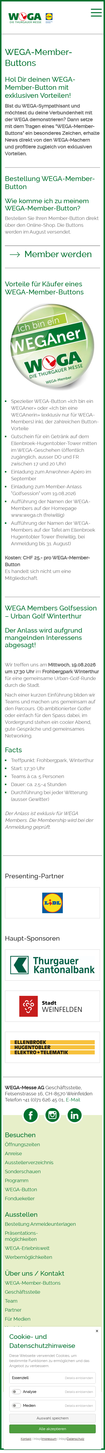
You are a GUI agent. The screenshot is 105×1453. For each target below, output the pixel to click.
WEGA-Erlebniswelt (27, 1248)
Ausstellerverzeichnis (29, 1162)
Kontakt (26, 1439)
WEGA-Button (21, 1189)
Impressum (49, 1439)
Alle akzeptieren (52, 1429)
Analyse (29, 1391)
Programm (16, 1180)
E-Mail (73, 1100)
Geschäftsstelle (22, 1292)
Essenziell (20, 1378)
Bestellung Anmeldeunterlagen (40, 1224)
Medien (29, 1405)
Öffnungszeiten (22, 1144)
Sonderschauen (23, 1171)
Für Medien (18, 1319)
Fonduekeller (20, 1198)
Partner (13, 1310)
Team (11, 1301)
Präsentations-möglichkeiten (21, 1236)
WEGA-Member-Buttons (33, 1283)
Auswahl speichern (53, 1418)
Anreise (13, 1153)
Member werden (58, 254)
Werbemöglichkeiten (28, 1257)
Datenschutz (75, 1439)
